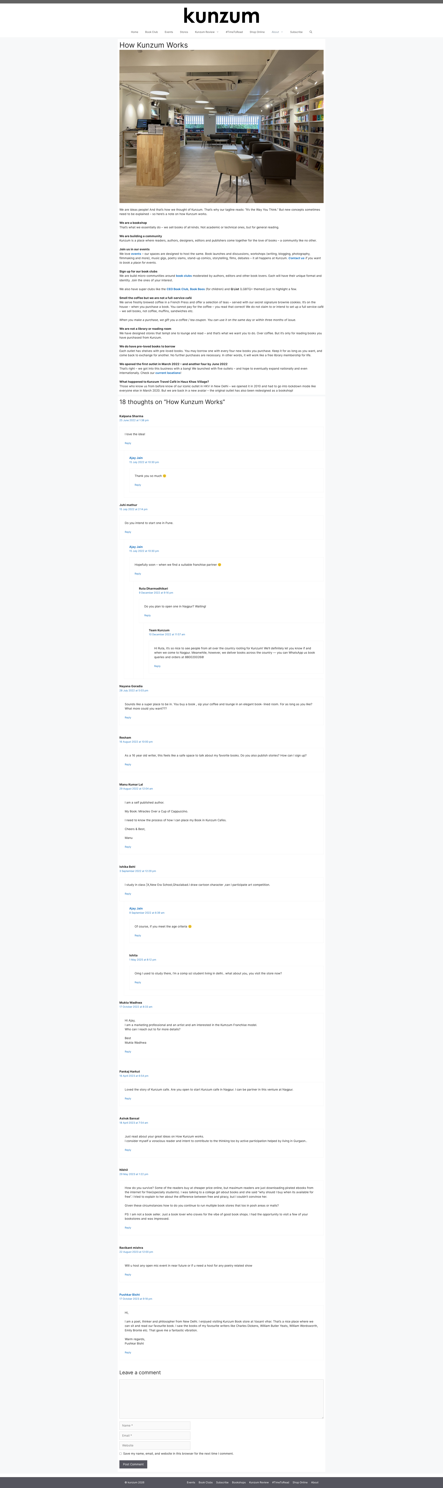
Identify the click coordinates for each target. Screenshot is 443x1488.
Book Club (151, 32)
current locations (167, 373)
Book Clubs (206, 1482)
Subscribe (296, 32)
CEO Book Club (177, 289)
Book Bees (197, 289)
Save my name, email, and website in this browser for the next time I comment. (178, 1453)
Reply (128, 443)
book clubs (184, 275)
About (275, 32)
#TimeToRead (234, 32)
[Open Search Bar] (311, 32)
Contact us (296, 258)
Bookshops (239, 1482)
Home (134, 32)
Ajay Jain (136, 458)
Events (169, 32)
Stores (184, 32)
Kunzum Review (205, 32)
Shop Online (257, 32)
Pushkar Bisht (129, 1294)
